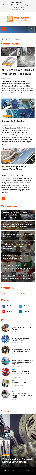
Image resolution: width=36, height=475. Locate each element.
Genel (4, 293)
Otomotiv (6, 455)
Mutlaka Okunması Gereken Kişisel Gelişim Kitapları (22, 350)
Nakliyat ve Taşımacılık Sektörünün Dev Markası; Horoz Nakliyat (21, 373)
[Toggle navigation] (3, 29)
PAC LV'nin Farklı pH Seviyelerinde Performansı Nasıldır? (22, 395)
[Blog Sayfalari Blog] (18, 18)
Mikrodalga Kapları (19, 383)
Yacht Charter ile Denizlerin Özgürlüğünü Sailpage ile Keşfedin (22, 362)
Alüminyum (7, 64)
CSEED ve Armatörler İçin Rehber (21, 328)
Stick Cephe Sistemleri (13, 121)
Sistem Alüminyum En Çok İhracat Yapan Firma (14, 167)
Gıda (13, 380)
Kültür (14, 347)
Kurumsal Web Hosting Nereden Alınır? (20, 339)
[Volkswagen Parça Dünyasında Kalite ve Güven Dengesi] (18, 440)
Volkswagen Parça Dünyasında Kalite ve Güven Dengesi (17, 460)
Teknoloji (14, 325)
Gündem (22, 293)
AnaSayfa (7, 39)
